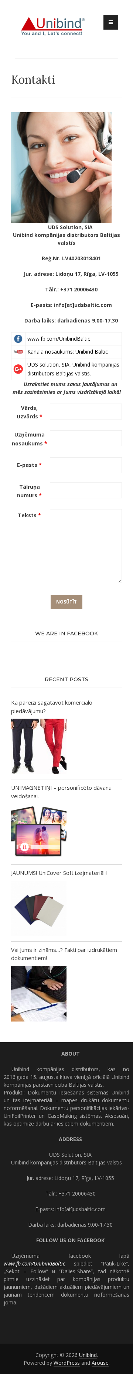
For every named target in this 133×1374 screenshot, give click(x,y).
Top (126, 1367)
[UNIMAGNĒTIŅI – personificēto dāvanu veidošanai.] (38, 832)
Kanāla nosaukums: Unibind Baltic (67, 351)
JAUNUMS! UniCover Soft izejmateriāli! (59, 872)
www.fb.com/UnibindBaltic (58, 338)
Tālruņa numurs (29, 491)
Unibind (88, 1354)
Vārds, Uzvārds (29, 412)
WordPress (67, 1362)
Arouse (100, 1362)
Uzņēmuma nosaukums (29, 439)
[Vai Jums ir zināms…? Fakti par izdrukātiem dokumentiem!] (38, 994)
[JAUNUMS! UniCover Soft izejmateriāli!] (38, 909)
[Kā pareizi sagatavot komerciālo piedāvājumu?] (38, 747)
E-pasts (29, 464)
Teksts (29, 515)
